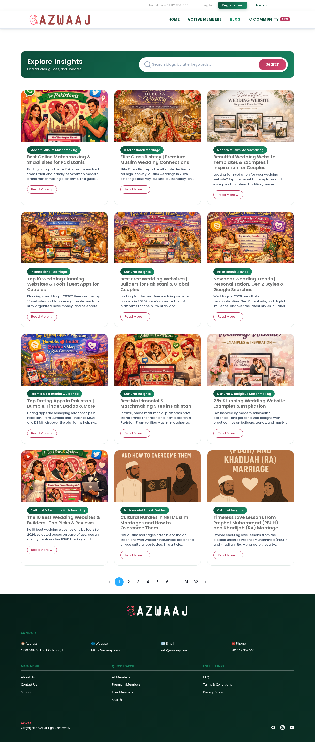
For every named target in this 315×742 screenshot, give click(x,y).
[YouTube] (292, 727)
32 (196, 581)
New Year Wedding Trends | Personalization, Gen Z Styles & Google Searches (248, 284)
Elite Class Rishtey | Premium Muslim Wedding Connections (154, 159)
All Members (121, 677)
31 (186, 581)
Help (260, 5)
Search (273, 64)
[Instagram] (282, 727)
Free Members (122, 692)
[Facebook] (273, 727)
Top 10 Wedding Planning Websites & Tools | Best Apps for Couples (63, 284)
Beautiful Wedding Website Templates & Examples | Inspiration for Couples (244, 162)
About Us (28, 677)
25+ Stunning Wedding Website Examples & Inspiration (249, 403)
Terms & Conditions (217, 684)
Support (27, 692)
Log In (207, 5)
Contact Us (29, 684)
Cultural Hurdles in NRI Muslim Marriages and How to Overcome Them (154, 522)
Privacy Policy (213, 692)
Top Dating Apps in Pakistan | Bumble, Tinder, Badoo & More (61, 403)
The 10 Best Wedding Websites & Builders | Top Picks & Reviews (63, 520)
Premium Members (126, 684)
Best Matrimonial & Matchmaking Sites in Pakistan (155, 403)
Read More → (42, 189)
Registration (232, 5)
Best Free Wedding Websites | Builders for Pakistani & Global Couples (154, 284)
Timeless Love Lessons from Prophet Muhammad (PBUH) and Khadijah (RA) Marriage (245, 522)
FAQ (206, 677)
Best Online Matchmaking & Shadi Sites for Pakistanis (59, 159)
